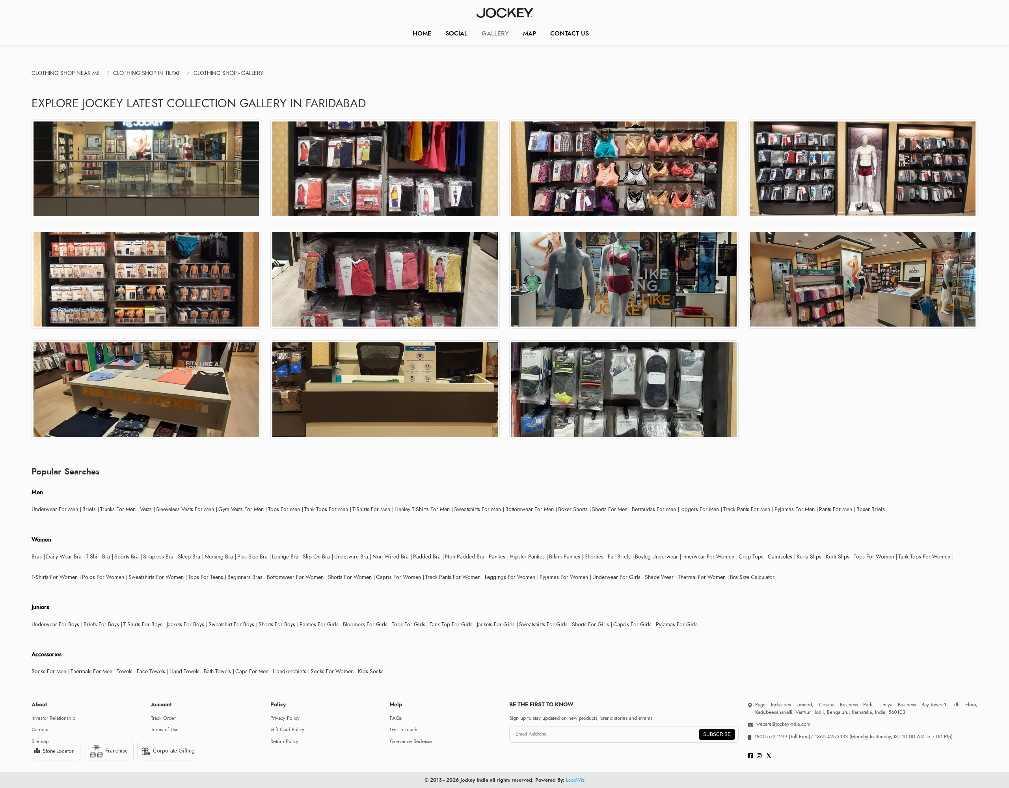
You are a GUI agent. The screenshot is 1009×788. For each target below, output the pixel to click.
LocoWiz (575, 780)
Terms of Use (165, 729)
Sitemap (40, 741)
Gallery (495, 33)
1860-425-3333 (831, 736)
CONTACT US (569, 33)
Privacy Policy (285, 718)
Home (422, 33)
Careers (40, 729)
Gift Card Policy (287, 729)
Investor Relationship (53, 718)
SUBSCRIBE (717, 734)
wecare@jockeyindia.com (783, 724)
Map (529, 33)
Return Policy (284, 741)
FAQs (396, 718)
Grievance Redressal (412, 741)
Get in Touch (403, 729)
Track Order (163, 718)
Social (456, 33)
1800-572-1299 (770, 736)
